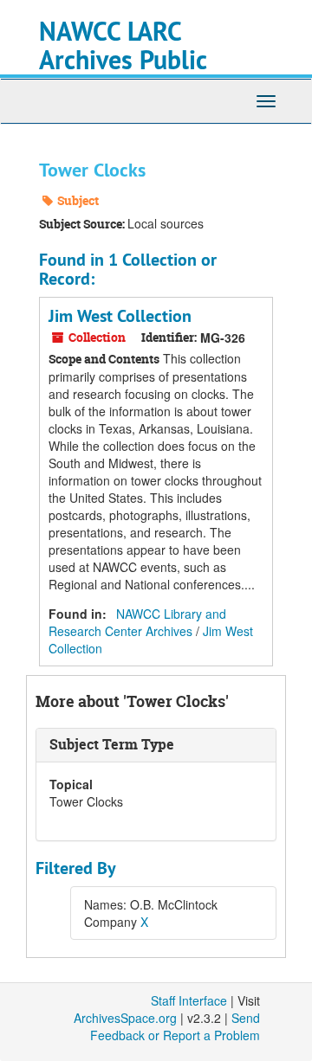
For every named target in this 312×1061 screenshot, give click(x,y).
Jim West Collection (120, 316)
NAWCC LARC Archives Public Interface (122, 60)
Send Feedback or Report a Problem (175, 1026)
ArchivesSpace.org (125, 1017)
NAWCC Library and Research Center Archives (137, 622)
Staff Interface (189, 1000)
